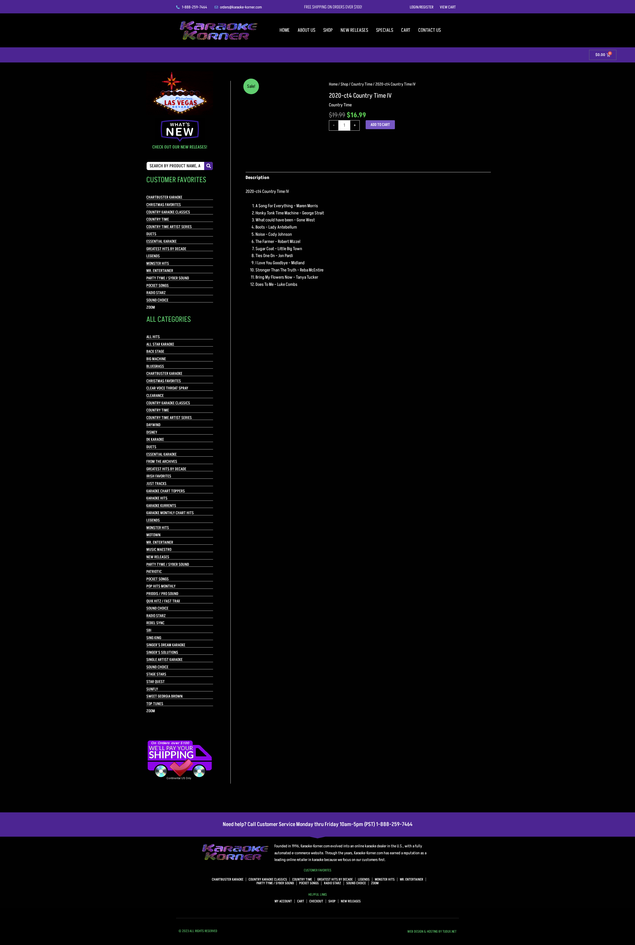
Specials (384, 30)
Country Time (361, 84)
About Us (306, 30)
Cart (405, 30)
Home (285, 30)
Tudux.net (449, 931)
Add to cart (380, 124)
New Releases (354, 30)
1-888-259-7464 (394, 824)
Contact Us (429, 30)
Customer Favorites (317, 870)
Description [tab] (257, 178)
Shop (328, 30)
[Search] (208, 166)
